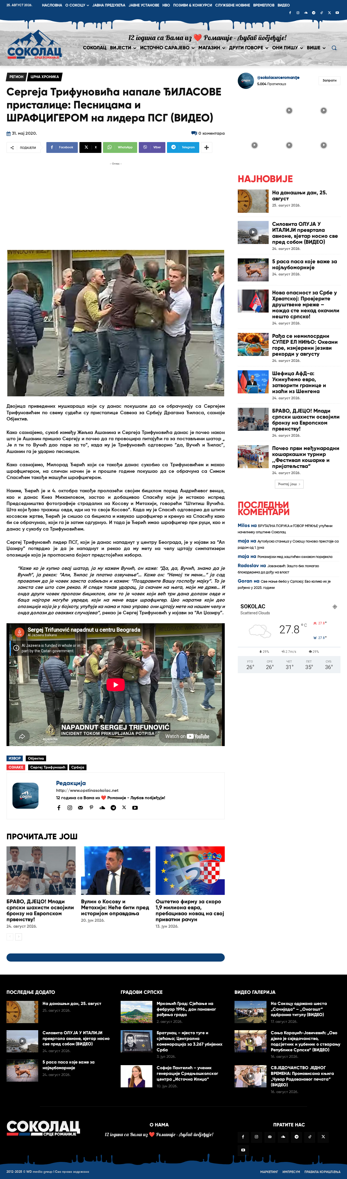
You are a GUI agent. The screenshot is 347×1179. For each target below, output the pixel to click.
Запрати (329, 80)
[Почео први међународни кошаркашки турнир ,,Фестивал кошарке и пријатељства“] (253, 456)
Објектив (36, 758)
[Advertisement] (116, 205)
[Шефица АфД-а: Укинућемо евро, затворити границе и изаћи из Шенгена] (253, 381)
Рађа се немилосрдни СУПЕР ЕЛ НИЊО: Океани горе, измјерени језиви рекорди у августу (305, 345)
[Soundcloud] (306, 13)
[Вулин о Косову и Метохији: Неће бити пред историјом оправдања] (115, 870)
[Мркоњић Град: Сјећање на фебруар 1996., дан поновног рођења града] (136, 1012)
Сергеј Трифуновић (47, 767)
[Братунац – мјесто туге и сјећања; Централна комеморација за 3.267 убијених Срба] (136, 1041)
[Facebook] (290, 13)
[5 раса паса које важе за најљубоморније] (253, 269)
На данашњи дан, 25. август (299, 195)
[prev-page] (10, 936)
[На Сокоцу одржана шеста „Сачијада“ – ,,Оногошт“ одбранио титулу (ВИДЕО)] (250, 1012)
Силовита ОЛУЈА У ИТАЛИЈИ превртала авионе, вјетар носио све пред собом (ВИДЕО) (305, 233)
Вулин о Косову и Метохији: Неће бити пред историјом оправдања (115, 907)
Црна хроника (45, 77)
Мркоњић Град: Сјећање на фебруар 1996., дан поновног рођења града (186, 1009)
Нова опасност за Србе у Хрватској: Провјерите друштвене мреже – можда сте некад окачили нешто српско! (305, 304)
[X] (329, 13)
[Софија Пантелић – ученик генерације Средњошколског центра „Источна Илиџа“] (136, 1076)
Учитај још (287, 484)
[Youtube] (337, 13)
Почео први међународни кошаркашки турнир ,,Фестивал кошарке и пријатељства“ (305, 457)
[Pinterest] (91, 808)
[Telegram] (313, 13)
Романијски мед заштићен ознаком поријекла (295, 557)
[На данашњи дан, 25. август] (253, 201)
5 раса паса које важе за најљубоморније (304, 264)
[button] (333, 47)
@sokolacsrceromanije (278, 78)
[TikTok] (321, 13)
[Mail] (80, 807)
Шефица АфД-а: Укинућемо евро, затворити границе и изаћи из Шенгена (299, 382)
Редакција (71, 783)
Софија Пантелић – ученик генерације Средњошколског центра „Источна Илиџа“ (187, 1073)
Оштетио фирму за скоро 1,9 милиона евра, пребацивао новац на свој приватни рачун (190, 910)
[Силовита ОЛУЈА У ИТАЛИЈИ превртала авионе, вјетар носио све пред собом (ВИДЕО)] (253, 232)
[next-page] (18, 936)
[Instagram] (298, 13)
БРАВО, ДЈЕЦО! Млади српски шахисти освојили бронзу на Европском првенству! (40, 910)
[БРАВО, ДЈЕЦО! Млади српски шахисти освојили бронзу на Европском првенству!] (41, 870)
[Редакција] (31, 796)
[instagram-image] (254, 110)
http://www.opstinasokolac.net (87, 791)
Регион (16, 77)
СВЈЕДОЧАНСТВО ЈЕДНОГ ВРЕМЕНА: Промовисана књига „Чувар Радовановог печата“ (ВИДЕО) (302, 1076)
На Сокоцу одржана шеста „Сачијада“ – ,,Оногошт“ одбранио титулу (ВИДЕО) (299, 1009)
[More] (206, 147)
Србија (77, 767)
